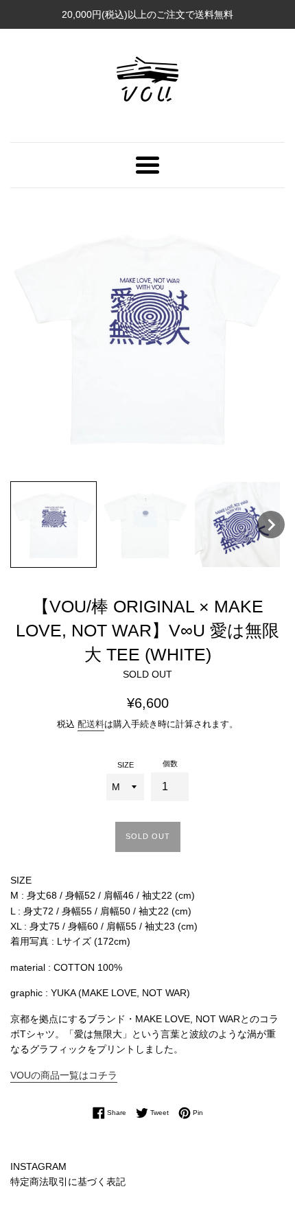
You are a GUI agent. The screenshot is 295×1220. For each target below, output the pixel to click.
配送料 (91, 724)
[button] (53, 524)
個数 (170, 763)
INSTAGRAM (38, 1166)
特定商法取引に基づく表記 (68, 1181)
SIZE (125, 765)
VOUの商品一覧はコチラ (63, 1075)
